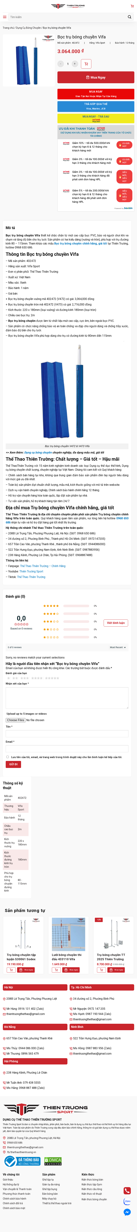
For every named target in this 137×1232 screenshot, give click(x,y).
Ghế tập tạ (48, 1179)
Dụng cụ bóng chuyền (38, 452)
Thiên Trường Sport (31, 571)
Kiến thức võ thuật (92, 1193)
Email (10, 741)
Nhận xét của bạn (17, 683)
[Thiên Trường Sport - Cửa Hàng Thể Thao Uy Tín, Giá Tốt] (68, 6)
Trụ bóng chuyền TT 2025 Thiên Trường (111, 957)
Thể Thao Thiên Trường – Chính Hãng (42, 566)
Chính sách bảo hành (14, 1198)
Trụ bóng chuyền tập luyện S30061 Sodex (21, 957)
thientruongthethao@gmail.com (25, 1147)
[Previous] (3, 948)
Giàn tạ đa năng (51, 1184)
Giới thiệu (8, 1179)
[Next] (134, 948)
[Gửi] (129, 16)
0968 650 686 (14, 1142)
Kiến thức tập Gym (92, 1184)
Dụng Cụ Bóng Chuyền (28, 27)
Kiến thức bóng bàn (92, 1179)
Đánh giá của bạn (16, 673)
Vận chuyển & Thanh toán (17, 1189)
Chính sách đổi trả (13, 1203)
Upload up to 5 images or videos (27, 713)
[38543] (86, 64)
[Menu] (5, 17)
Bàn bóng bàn (50, 1193)
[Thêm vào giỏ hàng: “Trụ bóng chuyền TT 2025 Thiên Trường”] (101, 970)
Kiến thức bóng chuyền (94, 1199)
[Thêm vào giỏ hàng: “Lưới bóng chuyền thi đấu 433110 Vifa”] (56, 970)
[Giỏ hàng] (132, 6)
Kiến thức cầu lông (92, 1189)
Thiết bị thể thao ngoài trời (56, 1203)
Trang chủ (8, 27)
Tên (9, 726)
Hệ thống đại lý (11, 1184)
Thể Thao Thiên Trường (31, 577)
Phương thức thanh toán (16, 1193)
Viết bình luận (116, 623)
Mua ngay (28, 970)
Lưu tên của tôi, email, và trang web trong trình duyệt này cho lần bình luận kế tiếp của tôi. (66, 757)
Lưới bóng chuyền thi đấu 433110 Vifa (66, 957)
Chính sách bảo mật (14, 1208)
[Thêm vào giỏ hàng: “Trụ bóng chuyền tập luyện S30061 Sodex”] (11, 970)
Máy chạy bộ (49, 1198)
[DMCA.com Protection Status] (53, 1161)
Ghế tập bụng (49, 1189)
